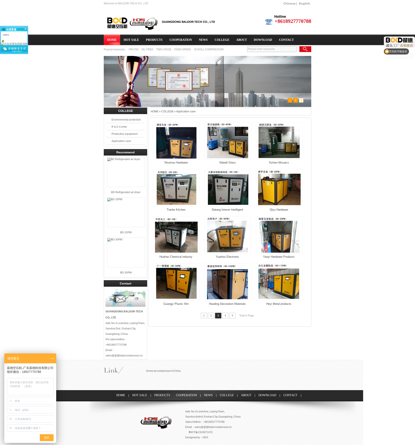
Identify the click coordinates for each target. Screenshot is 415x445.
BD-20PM (126, 232)
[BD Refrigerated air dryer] (126, 172)
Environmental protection (126, 119)
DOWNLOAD (263, 39)
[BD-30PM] (126, 252)
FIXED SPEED (182, 49)
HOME (112, 39)
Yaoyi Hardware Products (279, 256)
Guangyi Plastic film (176, 303)
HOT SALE (131, 39)
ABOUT (241, 39)
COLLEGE (222, 39)
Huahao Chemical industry (176, 256)
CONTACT (286, 39)
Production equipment (124, 133)
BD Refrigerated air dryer (125, 192)
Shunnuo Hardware (176, 162)
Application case (121, 141)
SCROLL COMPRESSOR (209, 49)
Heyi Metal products (278, 303)
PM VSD (134, 49)
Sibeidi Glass (227, 162)
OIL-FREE (147, 49)
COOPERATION (180, 39)
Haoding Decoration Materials (227, 303)
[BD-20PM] (126, 212)
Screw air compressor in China (163, 370)
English (304, 3)
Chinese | (290, 3)
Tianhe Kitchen (176, 209)
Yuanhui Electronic (227, 256)
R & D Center (119, 126)
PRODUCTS (154, 39)
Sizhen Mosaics (279, 162)
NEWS (203, 39)
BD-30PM (126, 272)
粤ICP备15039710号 (200, 432)
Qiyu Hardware (279, 209)
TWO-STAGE (164, 49)
